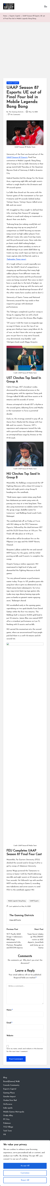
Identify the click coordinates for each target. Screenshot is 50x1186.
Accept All (25, 1166)
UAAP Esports (34, 901)
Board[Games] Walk (11, 1081)
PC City (6, 1119)
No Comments (15, 114)
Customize (25, 1173)
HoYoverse (7, 1104)
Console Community (11, 1085)
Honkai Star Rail (10, 1100)
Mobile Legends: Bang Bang (17, 901)
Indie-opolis (8, 1108)
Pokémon (7, 1123)
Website (10, 1036)
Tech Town (7, 1131)
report (16, 259)
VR (4, 1134)
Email (9, 1023)
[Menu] (45, 6)
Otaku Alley (8, 1115)
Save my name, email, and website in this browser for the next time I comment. (25, 1050)
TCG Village (8, 1127)
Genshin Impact (9, 1096)
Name (10, 1010)
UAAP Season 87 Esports (17, 157)
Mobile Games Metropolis (13, 1112)
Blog (5, 1077)
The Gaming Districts (21, 915)
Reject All (25, 1180)
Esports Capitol (13, 83)
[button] (15, 920)
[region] (25, 1163)
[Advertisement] (25, 48)
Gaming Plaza (9, 1093)
